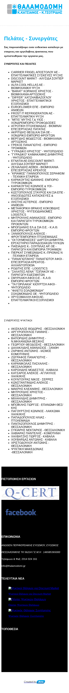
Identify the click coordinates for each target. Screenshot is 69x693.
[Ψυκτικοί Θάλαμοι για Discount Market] (33, 588)
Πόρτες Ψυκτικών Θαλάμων (23, 604)
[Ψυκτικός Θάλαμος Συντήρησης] (29, 610)
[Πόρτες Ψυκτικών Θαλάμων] (27, 599)
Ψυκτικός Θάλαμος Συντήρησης (26, 616)
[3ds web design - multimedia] (40, 681)
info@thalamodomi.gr (13, 565)
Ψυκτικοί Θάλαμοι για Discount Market (29, 593)
